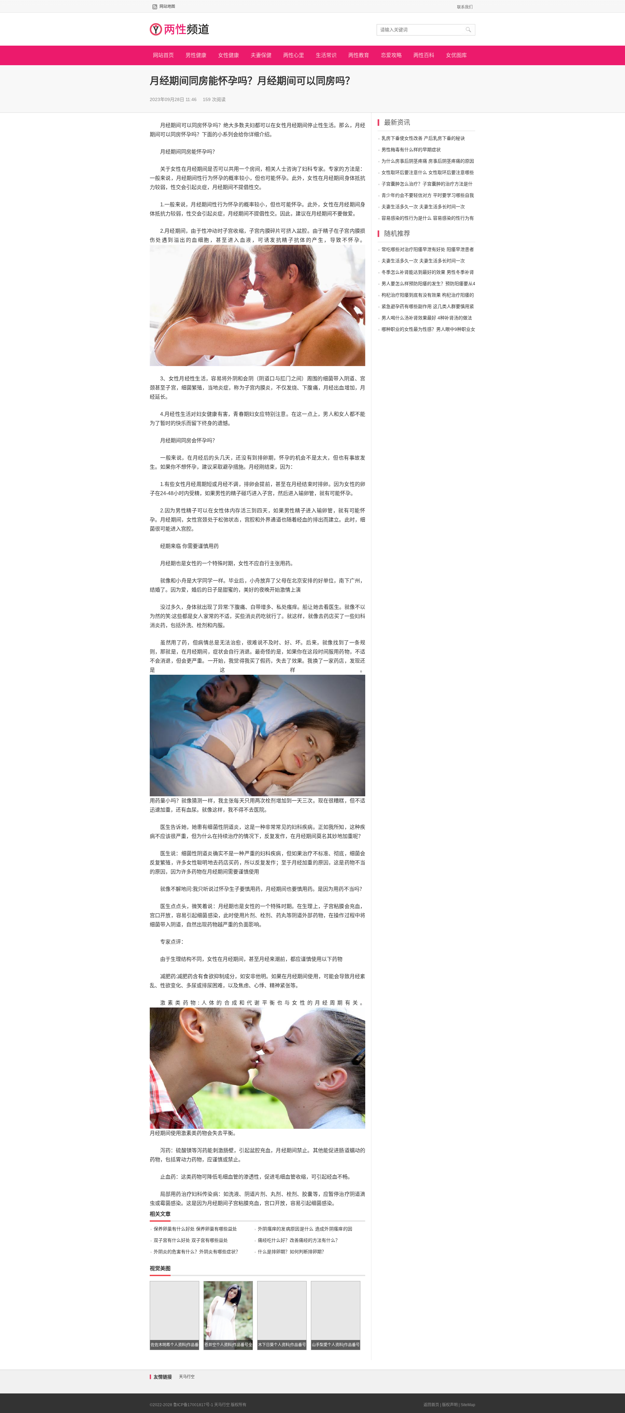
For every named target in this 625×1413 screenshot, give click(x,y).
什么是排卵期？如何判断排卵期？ (292, 1251)
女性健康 (228, 55)
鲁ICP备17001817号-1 (193, 1405)
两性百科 (423, 55)
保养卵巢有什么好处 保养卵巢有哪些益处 (195, 1228)
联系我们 (465, 7)
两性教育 (358, 55)
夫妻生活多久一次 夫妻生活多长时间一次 (423, 206)
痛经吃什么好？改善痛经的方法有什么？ (299, 1240)
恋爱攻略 (391, 55)
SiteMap (468, 1405)
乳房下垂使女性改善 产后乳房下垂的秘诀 (423, 138)
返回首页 (431, 1405)
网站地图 (167, 6)
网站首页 (163, 55)
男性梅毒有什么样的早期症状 (411, 149)
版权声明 (450, 1405)
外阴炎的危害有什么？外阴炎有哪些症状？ (197, 1251)
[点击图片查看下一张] (257, 249)
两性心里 (293, 55)
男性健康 (196, 55)
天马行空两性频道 (179, 29)
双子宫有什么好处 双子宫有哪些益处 (191, 1240)
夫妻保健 (261, 55)
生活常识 (326, 55)
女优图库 (456, 55)
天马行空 (187, 1377)
